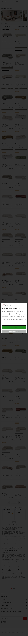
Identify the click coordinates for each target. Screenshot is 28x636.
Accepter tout (14, 327)
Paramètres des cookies (14, 331)
